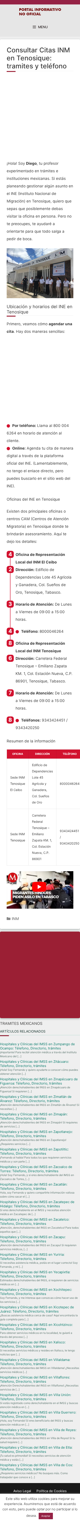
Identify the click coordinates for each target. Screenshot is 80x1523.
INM (15, 918)
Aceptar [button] (45, 1515)
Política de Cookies (51, 1491)
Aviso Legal (22, 1491)
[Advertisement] (40, 119)
